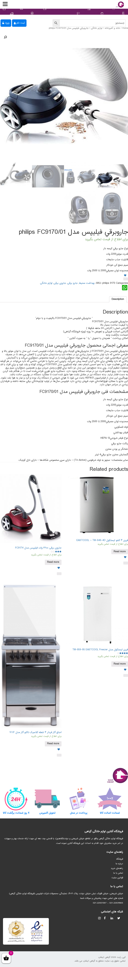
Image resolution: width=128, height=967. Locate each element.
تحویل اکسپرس (47, 813)
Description (118, 299)
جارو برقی (72, 283)
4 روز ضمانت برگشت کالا (16, 813)
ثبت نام (20, 23)
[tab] (117, 299)
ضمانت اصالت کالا (110, 813)
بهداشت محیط (87, 283)
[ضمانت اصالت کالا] (110, 798)
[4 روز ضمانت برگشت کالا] (16, 798)
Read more (120, 551)
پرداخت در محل (78, 813)
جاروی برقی (60, 283)
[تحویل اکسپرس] (47, 798)
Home (125, 28)
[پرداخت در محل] (78, 798)
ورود (7, 23)
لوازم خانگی (96, 28)
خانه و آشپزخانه (112, 28)
